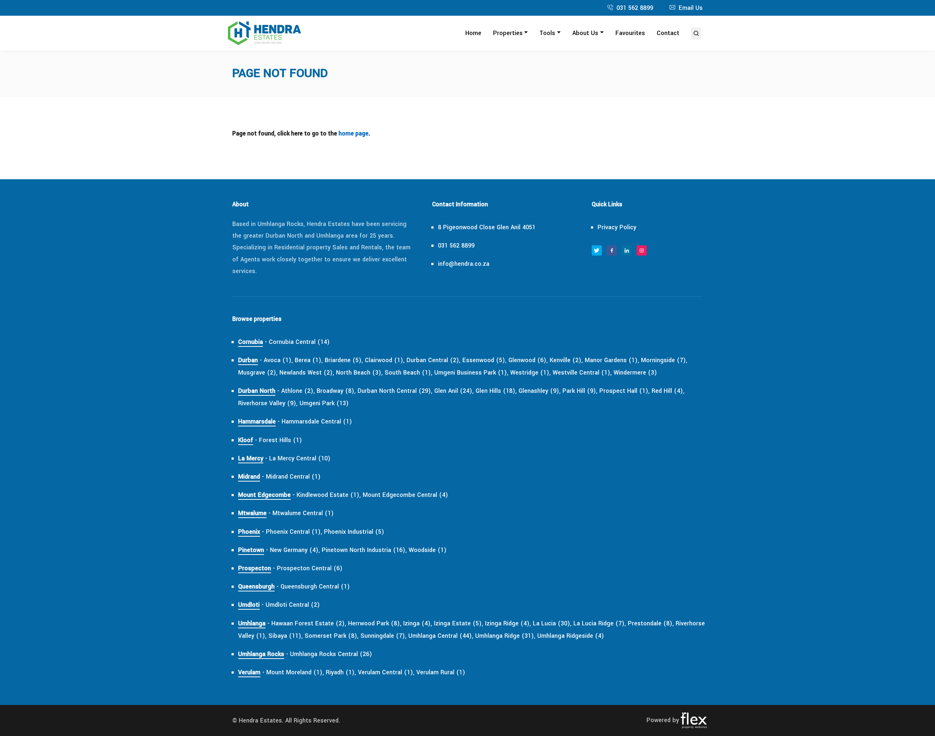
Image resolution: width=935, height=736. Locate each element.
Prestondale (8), (651, 623)
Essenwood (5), (484, 360)
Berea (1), (309, 360)
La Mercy (250, 458)
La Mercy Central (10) (300, 458)
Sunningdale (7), (383, 636)
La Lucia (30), (552, 623)
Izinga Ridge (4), (508, 623)
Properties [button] (508, 33)
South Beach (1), (408, 372)
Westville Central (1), (582, 372)
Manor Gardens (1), (612, 360)
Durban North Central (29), (395, 391)
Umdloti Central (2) (293, 605)
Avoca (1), (278, 360)
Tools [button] (547, 33)
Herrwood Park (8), (374, 623)
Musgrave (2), (258, 372)
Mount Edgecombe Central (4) (405, 495)
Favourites (630, 33)
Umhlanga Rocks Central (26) (331, 654)
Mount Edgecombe (264, 495)
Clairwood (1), (385, 360)
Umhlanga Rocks (261, 654)
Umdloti (249, 605)
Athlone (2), (298, 391)
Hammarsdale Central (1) (317, 421)
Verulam (249, 672)
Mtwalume (252, 513)
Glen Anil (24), (454, 391)
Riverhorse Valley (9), (268, 403)
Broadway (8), (336, 391)
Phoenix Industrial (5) (354, 532)
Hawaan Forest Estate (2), (308, 623)
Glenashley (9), (540, 391)
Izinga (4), (417, 623)
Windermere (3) (635, 372)
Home (473, 33)
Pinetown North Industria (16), (364, 550)
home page (354, 133)
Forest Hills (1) (280, 440)
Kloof (245, 440)
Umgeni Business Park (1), (471, 372)
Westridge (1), (530, 372)
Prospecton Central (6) (310, 568)
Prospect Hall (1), (624, 391)
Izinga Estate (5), (458, 623)
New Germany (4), (295, 550)
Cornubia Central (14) (299, 342)
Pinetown (251, 550)
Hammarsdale (257, 421)
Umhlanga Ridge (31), (505, 636)
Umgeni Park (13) (324, 403)
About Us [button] (585, 33)
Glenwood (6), (528, 360)
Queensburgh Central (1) (315, 586)
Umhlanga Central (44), (440, 636)
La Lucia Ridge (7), (599, 623)
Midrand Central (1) (293, 476)
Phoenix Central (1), (294, 532)
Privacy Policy (617, 227)
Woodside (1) (428, 550)
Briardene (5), (344, 360)
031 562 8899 (635, 8)
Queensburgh (256, 586)
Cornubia (250, 342)
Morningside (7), (664, 360)
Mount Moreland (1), (295, 672)
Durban (248, 360)
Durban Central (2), (434, 360)
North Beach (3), (359, 372)
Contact (668, 33)
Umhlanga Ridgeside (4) (570, 636)
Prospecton (254, 568)
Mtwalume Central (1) (303, 513)
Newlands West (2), (306, 372)
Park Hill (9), (580, 391)
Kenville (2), (566, 360)
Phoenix (249, 532)
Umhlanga (252, 623)
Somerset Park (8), (332, 636)
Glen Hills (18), (496, 391)
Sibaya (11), (285, 636)
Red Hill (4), (668, 391)
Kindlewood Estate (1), (329, 495)
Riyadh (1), (341, 672)
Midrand (249, 476)
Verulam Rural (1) (440, 672)
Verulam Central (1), (386, 672)
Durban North (256, 391)
